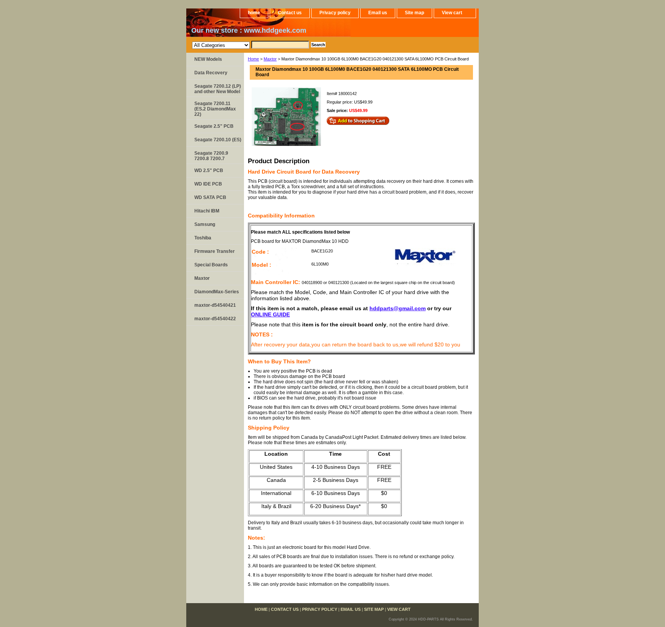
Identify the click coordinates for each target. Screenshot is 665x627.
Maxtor (270, 59)
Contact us (290, 12)
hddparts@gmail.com (397, 308)
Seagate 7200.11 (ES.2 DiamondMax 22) (215, 109)
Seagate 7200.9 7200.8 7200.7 (211, 155)
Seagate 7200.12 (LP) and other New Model (217, 89)
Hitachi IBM (206, 211)
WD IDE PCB (208, 184)
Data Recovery (210, 72)
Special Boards (211, 265)
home (254, 12)
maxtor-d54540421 (215, 305)
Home (253, 59)
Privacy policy (335, 12)
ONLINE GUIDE (270, 314)
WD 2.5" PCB (208, 170)
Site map (414, 12)
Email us (377, 12)
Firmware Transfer (214, 251)
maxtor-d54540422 (215, 318)
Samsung (204, 224)
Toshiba (202, 238)
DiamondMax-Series (216, 291)
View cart (452, 12)
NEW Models (208, 59)
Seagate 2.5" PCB (214, 126)
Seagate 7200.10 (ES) (217, 139)
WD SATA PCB (210, 197)
